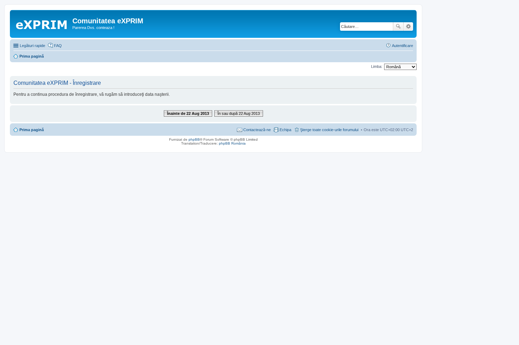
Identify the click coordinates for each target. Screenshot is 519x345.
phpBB (194, 139)
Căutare (398, 26)
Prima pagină (31, 130)
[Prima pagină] (42, 23)
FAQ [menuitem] (58, 45)
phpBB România (232, 143)
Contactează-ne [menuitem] (257, 130)
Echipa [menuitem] (285, 130)
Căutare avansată (408, 26)
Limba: (376, 66)
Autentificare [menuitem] (402, 45)
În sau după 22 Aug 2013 (238, 113)
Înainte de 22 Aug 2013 (188, 113)
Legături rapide (32, 45)
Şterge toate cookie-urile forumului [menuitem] (329, 130)
